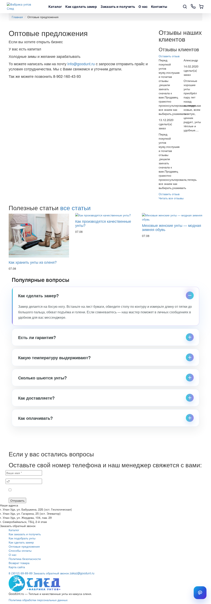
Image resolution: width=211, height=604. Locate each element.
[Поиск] (185, 6)
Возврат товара (19, 563)
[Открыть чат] (200, 592)
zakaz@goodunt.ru (82, 573)
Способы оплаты (20, 550)
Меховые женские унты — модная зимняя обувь (171, 227)
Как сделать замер (81, 7)
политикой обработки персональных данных (61, 495)
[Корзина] (201, 6)
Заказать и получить (118, 7)
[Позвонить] (193, 6)
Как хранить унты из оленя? (33, 262)
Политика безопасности (25, 559)
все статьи (75, 207)
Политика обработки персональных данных (38, 600)
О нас (143, 7)
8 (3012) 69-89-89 (21, 573)
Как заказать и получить (25, 534)
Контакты (159, 7)
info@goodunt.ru (81, 63)
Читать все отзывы (171, 198)
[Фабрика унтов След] (21, 6)
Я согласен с (51, 495)
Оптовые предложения (24, 546)
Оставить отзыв (169, 56)
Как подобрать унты (22, 538)
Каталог (55, 7)
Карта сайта (17, 567)
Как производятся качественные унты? (103, 223)
